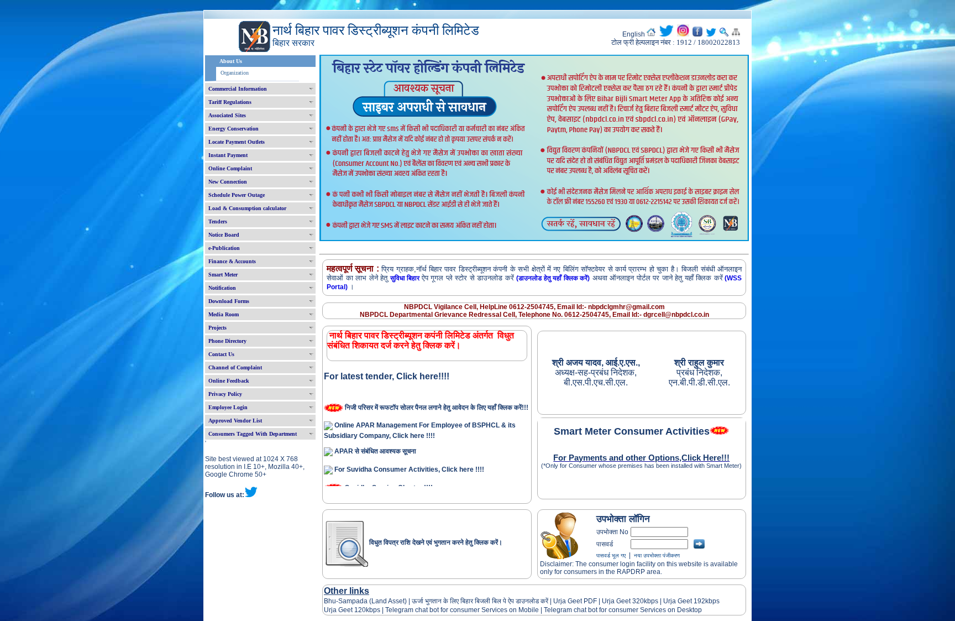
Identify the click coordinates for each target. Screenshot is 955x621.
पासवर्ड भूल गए (611, 555)
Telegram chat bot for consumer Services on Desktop (623, 610)
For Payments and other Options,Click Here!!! (641, 457)
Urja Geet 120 (345, 610)
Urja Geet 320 (623, 601)
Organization (235, 73)
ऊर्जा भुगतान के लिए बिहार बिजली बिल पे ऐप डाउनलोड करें (480, 601)
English (633, 34)
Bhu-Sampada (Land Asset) (365, 601)
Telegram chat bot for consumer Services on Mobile (462, 610)
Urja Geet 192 (683, 601)
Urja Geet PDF (575, 601)
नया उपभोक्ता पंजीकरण (657, 555)
